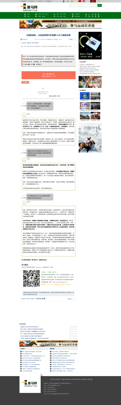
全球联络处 (84, 379)
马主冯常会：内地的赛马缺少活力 (87, 64)
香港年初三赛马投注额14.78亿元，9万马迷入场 (62, 371)
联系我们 (57, 379)
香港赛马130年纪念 (94, 110)
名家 (98, 15)
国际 (28, 16)
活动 (95, 15)
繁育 (61, 16)
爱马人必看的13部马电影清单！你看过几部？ (32, 351)
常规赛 (36, 43)
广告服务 (32, 1)
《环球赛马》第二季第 (95, 100)
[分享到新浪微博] (40, 298)
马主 (61, 14)
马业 (54, 15)
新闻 (24, 29)
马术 (43, 14)
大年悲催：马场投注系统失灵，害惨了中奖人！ (62, 364)
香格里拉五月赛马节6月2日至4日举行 (88, 68)
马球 (46, 14)
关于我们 (52, 379)
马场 (58, 16)
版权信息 (68, 379)
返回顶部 (23, 298)
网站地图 (23, 1)
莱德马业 (29, 43)
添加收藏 (48, 1)
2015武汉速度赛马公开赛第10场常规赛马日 (31, 336)
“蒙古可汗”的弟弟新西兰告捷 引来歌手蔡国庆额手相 (63, 360)
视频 (72, 15)
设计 (86, 15)
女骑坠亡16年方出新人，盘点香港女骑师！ (31, 358)
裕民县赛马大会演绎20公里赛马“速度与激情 (89, 70)
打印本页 (28, 298)
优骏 (58, 14)
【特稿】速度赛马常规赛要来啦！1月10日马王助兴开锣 (34, 338)
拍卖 (64, 16)
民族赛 (43, 16)
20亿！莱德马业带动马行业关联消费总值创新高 (32, 333)
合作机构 (73, 379)
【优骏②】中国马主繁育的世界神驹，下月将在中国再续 (64, 353)
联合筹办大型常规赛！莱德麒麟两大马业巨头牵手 (33, 331)
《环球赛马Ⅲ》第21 (84, 100)
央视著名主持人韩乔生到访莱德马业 (29, 326)
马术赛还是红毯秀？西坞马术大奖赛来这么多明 (90, 73)
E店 (89, 15)
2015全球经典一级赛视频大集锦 (29, 366)
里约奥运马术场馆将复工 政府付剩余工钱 (61, 356)
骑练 (64, 14)
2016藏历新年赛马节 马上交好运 (59, 366)
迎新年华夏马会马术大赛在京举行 (59, 358)
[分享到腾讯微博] (42, 298)
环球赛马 (77, 14)
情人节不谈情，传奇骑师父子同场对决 (60, 351)
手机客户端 (24, 39)
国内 (28, 14)
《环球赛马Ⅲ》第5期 (84, 120)
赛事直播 (77, 16)
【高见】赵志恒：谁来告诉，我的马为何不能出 (90, 66)
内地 (27, 29)
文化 (92, 15)
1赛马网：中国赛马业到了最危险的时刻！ (31, 368)
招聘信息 (78, 379)
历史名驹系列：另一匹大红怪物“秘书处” (31, 364)
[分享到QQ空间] (39, 298)
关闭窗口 (33, 298)
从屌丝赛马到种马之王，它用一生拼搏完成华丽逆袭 (63, 368)
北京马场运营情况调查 (27, 371)
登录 (93, 1)
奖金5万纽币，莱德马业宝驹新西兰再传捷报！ (32, 329)
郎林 (33, 43)
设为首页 (40, 1)
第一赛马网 (47, 39)
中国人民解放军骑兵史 (27, 353)
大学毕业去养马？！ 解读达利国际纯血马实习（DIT (33, 356)
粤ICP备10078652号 (64, 393)
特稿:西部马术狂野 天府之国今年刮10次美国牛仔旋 (63, 362)
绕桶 (39, 16)
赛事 (36, 15)
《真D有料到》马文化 (95, 120)
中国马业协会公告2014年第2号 (29, 362)
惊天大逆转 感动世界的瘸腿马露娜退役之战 (31, 360)
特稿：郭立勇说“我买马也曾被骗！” (87, 71)
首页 (20, 29)
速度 (39, 14)
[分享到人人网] (44, 298)
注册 (99, 1)
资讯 (25, 15)
